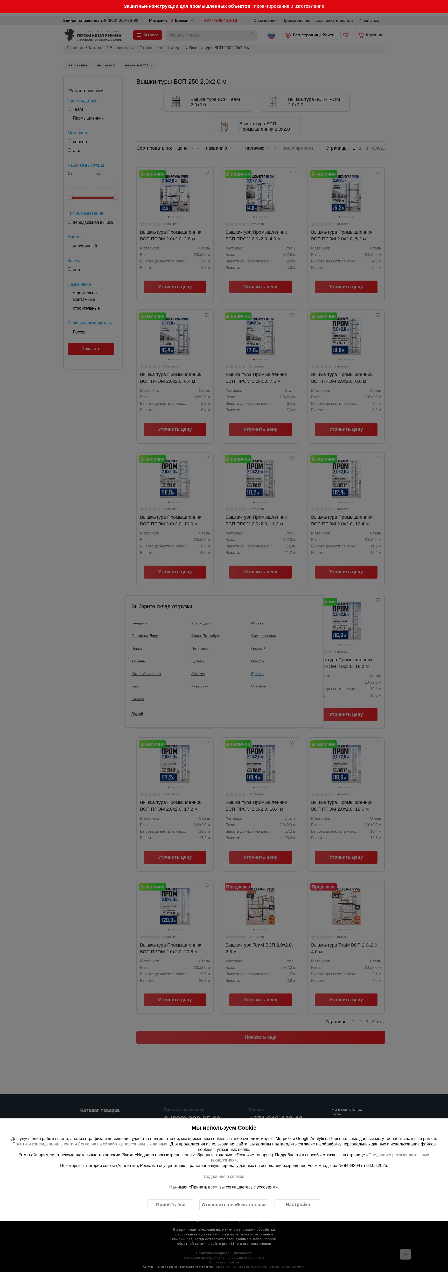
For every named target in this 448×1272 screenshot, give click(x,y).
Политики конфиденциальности (42, 1144)
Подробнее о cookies (224, 1176)
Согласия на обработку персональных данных (123, 1144)
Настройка (298, 1204)
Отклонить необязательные (234, 1204)
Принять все (170, 1204)
